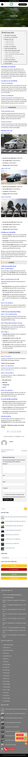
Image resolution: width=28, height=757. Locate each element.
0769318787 (12, 749)
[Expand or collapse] (25, 32)
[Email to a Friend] (15, 432)
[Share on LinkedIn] (20, 432)
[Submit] (25, 508)
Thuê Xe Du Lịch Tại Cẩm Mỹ (12, 534)
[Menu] (2, 4)
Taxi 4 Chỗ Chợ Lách (10, 548)
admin (15, 19)
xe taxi (14, 14)
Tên (4, 475)
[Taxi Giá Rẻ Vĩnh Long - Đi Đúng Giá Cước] (10, 4)
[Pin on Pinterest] (18, 432)
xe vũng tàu (22, 436)
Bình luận (5, 463)
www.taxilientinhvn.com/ (8, 369)
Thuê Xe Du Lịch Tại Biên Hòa (12, 543)
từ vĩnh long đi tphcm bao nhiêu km (13, 530)
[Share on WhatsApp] (8, 432)
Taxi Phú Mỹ (24, 450)
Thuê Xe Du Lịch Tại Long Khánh (12, 539)
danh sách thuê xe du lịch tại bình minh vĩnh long (16, 516)
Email (4, 481)
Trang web (5, 488)
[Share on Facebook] (10, 432)
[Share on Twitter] (13, 432)
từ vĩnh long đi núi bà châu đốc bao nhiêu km (15, 521)
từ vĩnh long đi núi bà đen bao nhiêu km (14, 525)
